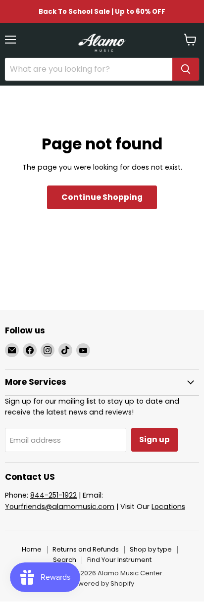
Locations (168, 506)
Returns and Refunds (85, 549)
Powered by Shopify (102, 583)
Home (32, 549)
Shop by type (151, 549)
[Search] (185, 69)
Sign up (154, 439)
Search (64, 559)
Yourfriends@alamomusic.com (59, 506)
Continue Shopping (102, 197)
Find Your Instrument (119, 559)
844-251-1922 (53, 495)
